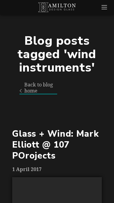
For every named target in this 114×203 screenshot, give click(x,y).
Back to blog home (38, 88)
